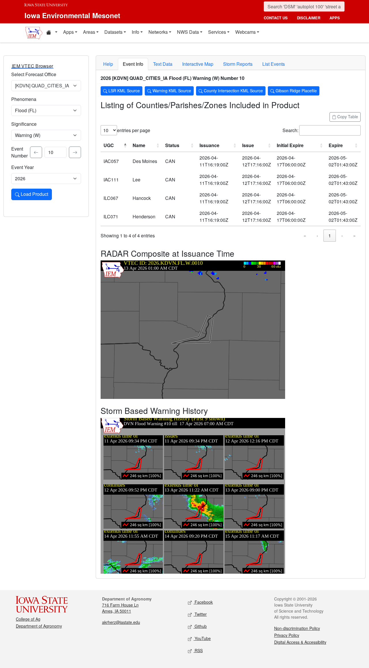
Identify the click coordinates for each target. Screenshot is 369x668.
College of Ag (28, 619)
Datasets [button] (113, 32)
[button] (51, 33)
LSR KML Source (123, 90)
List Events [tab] (273, 64)
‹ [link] (317, 235)
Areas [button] (89, 32)
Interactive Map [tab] (197, 64)
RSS (198, 650)
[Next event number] (75, 152)
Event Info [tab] (133, 64)
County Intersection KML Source (233, 90)
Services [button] (217, 32)
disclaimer (308, 17)
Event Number (19, 152)
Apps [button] (68, 32)
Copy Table (347, 116)
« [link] (305, 235)
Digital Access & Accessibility (300, 642)
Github (200, 626)
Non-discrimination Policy (297, 628)
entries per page (133, 130)
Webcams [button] (245, 32)
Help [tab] (108, 64)
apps (335, 17)
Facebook (203, 602)
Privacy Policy (286, 635)
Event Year (22, 167)
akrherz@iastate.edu (121, 622)
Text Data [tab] (162, 64)
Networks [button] (158, 32)
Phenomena (23, 99)
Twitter (200, 614)
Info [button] (135, 32)
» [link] (354, 235)
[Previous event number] (36, 152)
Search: (290, 130)
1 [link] (329, 235)
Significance (24, 124)
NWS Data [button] (188, 32)
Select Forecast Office (33, 74)
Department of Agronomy (39, 626)
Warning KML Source (171, 90)
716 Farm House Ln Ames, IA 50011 (120, 608)
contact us (276, 17)
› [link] (342, 235)
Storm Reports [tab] (238, 64)
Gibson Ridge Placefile (295, 90)
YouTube (202, 638)
